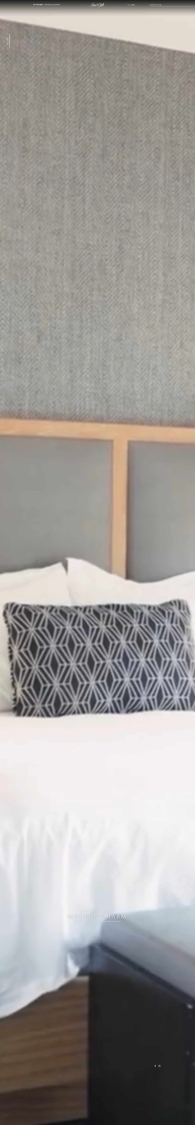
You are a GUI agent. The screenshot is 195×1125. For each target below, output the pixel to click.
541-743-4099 (37, 4)
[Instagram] (159, 1066)
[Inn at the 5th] (97, 7)
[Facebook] (155, 1066)
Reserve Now (155, 5)
